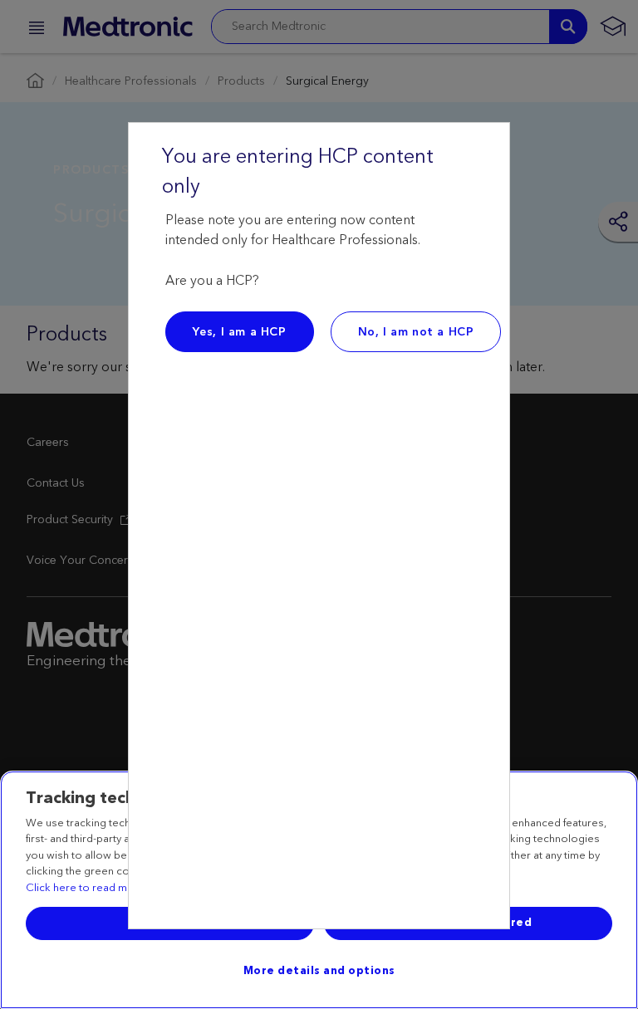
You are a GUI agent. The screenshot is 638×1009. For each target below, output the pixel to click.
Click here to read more (85, 888)
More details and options (319, 971)
